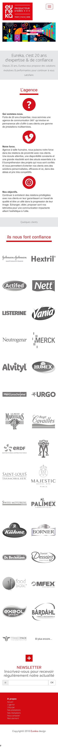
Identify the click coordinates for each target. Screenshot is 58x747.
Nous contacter (13, 715)
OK (51, 682)
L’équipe (11, 707)
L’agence (11, 704)
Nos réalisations (14, 713)
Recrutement (13, 718)
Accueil (10, 702)
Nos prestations (13, 710)
